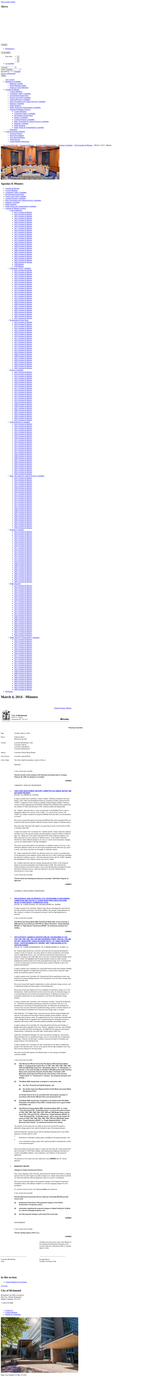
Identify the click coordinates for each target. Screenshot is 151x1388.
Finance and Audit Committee (20, 97)
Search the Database (17, 135)
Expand (4, 45)
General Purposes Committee (20, 99)
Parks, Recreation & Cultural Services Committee (31, 121)
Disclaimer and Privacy (13, 1371)
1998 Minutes (19, 266)
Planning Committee (17, 103)
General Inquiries (11, 1312)
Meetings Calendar (16, 84)
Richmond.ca (10, 49)
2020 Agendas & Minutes (23, 222)
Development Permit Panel (19, 95)
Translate (17, 71)
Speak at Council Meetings (19, 88)
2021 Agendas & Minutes (23, 220)
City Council (9, 80)
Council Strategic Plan (13, 1369)
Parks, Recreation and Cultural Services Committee (27, 101)
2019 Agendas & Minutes (23, 224)
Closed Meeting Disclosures (19, 141)
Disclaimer (13, 129)
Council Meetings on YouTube (16, 1282)
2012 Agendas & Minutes (23, 238)
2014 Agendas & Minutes (83, 145)
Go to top (4, 1286)
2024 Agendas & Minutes (23, 214)
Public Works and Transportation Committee (25, 107)
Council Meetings (16, 91)
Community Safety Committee (20, 93)
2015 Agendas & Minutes (23, 232)
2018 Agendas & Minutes (23, 226)
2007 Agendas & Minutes (23, 248)
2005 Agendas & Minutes (23, 252)
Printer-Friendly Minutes (62, 708)
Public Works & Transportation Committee (29, 127)
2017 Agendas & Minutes (23, 228)
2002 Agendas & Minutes (23, 258)
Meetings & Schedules (13, 82)
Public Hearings (15, 105)
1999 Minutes (19, 264)
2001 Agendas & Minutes (23, 260)
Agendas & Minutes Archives (20, 109)
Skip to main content (8, 2)
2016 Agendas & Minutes (23, 230)
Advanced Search (16, 133)
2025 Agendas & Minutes (23, 212)
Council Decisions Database (15, 131)
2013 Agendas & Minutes (23, 236)
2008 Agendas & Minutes (23, 246)
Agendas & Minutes (12, 90)
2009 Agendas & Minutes (23, 244)
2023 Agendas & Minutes (23, 216)
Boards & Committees (13, 1314)
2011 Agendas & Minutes (23, 240)
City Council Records (10, 145)
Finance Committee (21, 117)
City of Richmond (13, 1363)
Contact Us (9, 1310)
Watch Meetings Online (18, 86)
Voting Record (15, 139)
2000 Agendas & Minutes (23, 262)
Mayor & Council (11, 1367)
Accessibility (6, 52)
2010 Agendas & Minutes (23, 242)
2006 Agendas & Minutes (23, 250)
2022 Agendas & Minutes (23, 218)
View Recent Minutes (17, 137)
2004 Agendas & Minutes (23, 254)
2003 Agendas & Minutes (23, 256)
